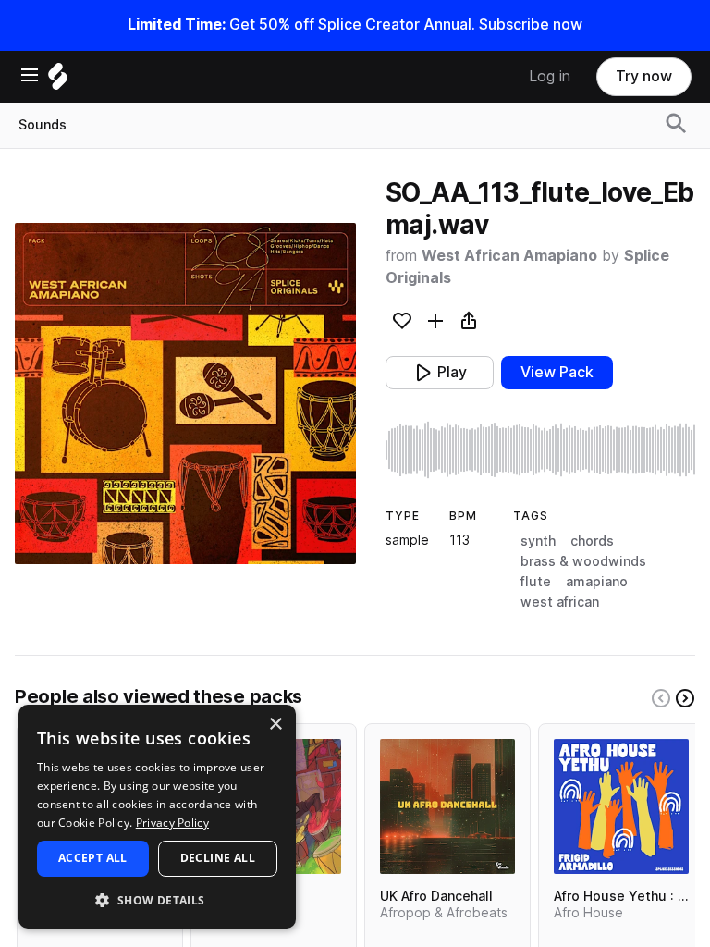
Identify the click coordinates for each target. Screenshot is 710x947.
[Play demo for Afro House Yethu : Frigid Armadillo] (621, 806)
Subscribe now (530, 24)
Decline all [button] (217, 858)
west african (559, 602)
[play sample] (540, 450)
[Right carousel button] (685, 698)
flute (535, 581)
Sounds (42, 124)
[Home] (57, 81)
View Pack (557, 372)
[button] (157, 899)
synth (538, 541)
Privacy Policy (172, 822)
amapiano (597, 581)
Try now (644, 76)
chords (592, 541)
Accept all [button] (93, 858)
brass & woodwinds (583, 561)
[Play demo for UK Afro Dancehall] (447, 806)
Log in (549, 76)
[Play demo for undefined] (185, 393)
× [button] (275, 725)
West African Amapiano (509, 255)
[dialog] (157, 817)
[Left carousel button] (661, 698)
